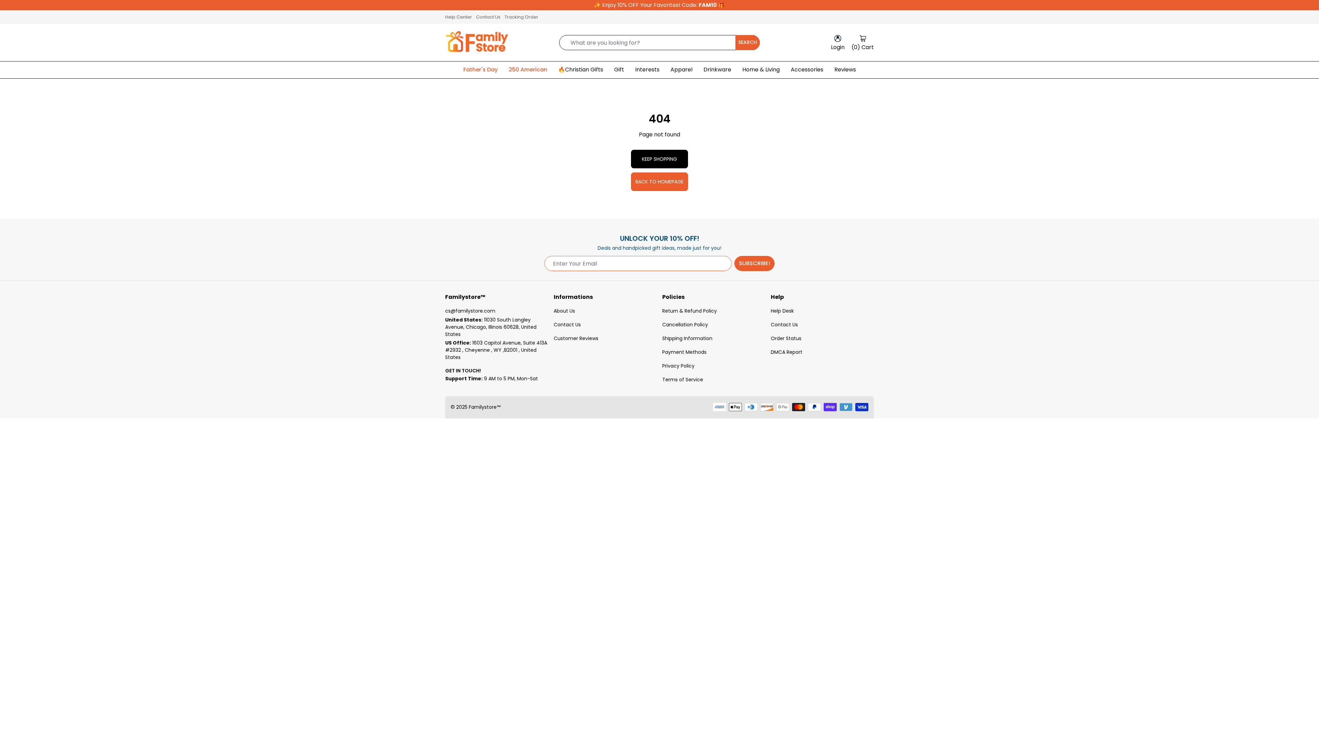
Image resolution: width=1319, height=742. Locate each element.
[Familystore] (476, 42)
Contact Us (488, 17)
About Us (564, 310)
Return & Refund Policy (689, 310)
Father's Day (480, 70)
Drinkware (717, 70)
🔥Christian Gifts (580, 70)
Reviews (845, 70)
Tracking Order (521, 17)
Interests (647, 70)
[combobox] (659, 42)
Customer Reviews (576, 338)
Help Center (458, 17)
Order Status (786, 338)
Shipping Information (687, 338)
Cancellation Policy (685, 324)
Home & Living (761, 70)
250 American (528, 70)
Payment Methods (684, 352)
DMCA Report (786, 352)
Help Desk (782, 310)
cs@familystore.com (470, 310)
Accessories (807, 70)
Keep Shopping (659, 159)
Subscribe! (754, 263)
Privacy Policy (678, 365)
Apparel (681, 70)
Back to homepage (659, 181)
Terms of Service (682, 379)
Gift (619, 70)
